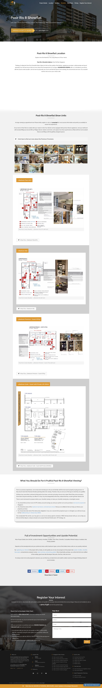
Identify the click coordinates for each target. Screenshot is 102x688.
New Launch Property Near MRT (60, 666)
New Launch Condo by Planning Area (61, 668)
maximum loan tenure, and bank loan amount (43, 507)
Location (51, 3)
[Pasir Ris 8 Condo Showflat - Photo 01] (65, 149)
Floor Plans (70, 3)
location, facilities (77, 550)
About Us (12, 668)
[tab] (51, 139)
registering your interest (22, 550)
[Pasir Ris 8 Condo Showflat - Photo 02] (80, 149)
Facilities (57, 3)
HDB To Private (77, 675)
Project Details (43, 3)
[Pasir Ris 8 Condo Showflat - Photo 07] (80, 158)
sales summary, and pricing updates (47, 552)
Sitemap (82, 682)
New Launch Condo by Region (60, 669)
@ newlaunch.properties (40, 662)
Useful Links (77, 662)
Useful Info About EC (79, 658)
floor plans (17, 552)
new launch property (79, 503)
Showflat (63, 3)
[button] (100, 686)
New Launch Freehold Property (60, 665)
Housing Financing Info (79, 657)
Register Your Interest (85, 3)
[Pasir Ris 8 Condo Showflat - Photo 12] (51, 149)
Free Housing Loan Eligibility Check (82, 668)
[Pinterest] (42, 673)
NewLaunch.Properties (39, 666)
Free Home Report (78, 670)
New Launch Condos (58, 657)
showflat (85, 550)
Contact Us (20, 668)
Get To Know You (89, 682)
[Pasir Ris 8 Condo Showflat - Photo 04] (36, 158)
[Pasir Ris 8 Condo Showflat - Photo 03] (22, 158)
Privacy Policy (70, 682)
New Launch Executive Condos (60, 658)
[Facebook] (33, 673)
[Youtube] (46, 673)
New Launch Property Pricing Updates (59, 662)
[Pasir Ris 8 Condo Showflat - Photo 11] (36, 149)
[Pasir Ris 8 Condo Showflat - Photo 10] (22, 149)
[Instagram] (37, 673)
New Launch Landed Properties (60, 660)
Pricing (76, 3)
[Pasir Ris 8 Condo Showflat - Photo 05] (51, 158)
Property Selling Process (80, 677)
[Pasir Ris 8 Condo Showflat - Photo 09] (36, 168)
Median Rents (77, 663)
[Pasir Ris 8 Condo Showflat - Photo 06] (65, 158)
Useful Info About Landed (80, 660)
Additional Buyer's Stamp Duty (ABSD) (31, 512)
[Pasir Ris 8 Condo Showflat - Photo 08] (22, 168)
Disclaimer (77, 682)
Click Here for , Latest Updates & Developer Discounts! (51, 686)
